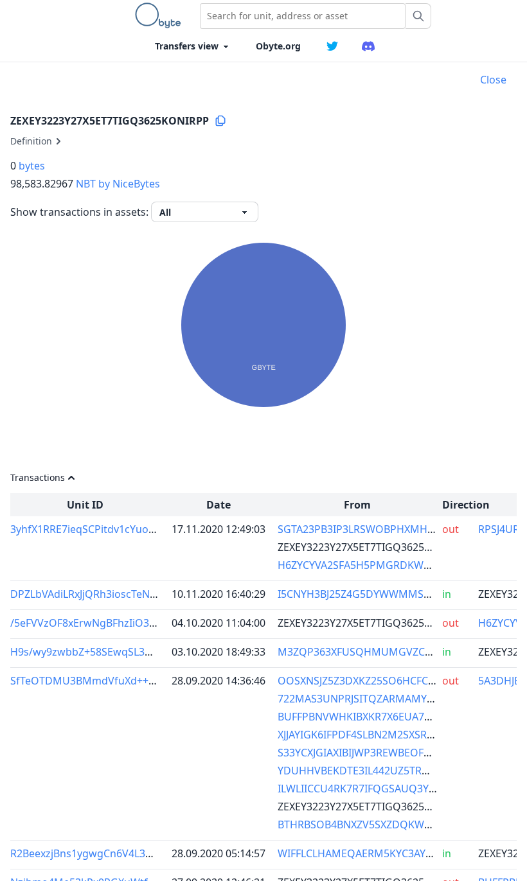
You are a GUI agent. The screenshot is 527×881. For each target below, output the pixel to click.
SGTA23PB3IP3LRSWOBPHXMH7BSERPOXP (381, 529)
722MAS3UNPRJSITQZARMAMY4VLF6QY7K (379, 699)
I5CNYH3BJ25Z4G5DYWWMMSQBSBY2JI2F (378, 594)
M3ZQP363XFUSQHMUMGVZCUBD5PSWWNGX (391, 652)
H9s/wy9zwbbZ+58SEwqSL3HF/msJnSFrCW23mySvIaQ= (143, 652)
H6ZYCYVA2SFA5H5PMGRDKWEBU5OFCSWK (384, 565)
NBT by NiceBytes (118, 184)
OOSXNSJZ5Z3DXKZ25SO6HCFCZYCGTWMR (381, 681)
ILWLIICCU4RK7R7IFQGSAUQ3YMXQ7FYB (377, 788)
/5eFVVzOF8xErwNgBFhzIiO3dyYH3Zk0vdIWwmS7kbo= (143, 623)
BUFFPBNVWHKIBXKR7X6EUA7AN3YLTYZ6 (378, 717)
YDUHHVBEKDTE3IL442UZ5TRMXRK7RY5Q (380, 770)
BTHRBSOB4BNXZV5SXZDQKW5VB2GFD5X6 (382, 824)
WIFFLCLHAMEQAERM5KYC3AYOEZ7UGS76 (381, 853)
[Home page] (160, 15)
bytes (32, 166)
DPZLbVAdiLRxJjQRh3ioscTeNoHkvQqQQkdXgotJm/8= (139, 594)
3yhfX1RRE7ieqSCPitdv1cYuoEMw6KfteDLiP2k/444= (134, 529)
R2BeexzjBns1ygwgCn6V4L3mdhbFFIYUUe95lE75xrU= (139, 853)
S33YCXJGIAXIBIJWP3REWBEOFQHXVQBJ (373, 753)
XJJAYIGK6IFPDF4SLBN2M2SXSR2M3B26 (372, 735)
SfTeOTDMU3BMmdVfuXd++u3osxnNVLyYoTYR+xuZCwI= (147, 681)
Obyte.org (278, 46)
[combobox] (303, 16)
